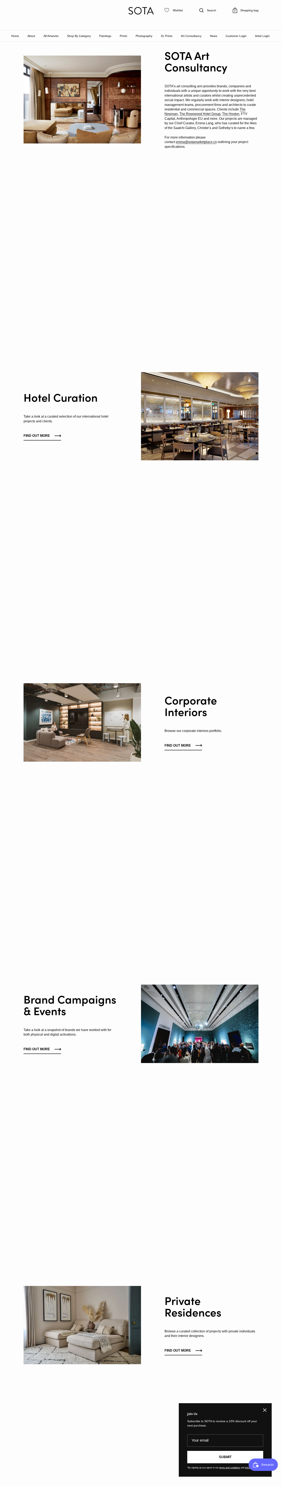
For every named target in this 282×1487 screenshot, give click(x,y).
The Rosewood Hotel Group (199, 114)
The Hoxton (230, 114)
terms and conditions (229, 1467)
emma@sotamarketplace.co (196, 142)
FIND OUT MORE (178, 745)
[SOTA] (141, 10)
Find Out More (37, 435)
